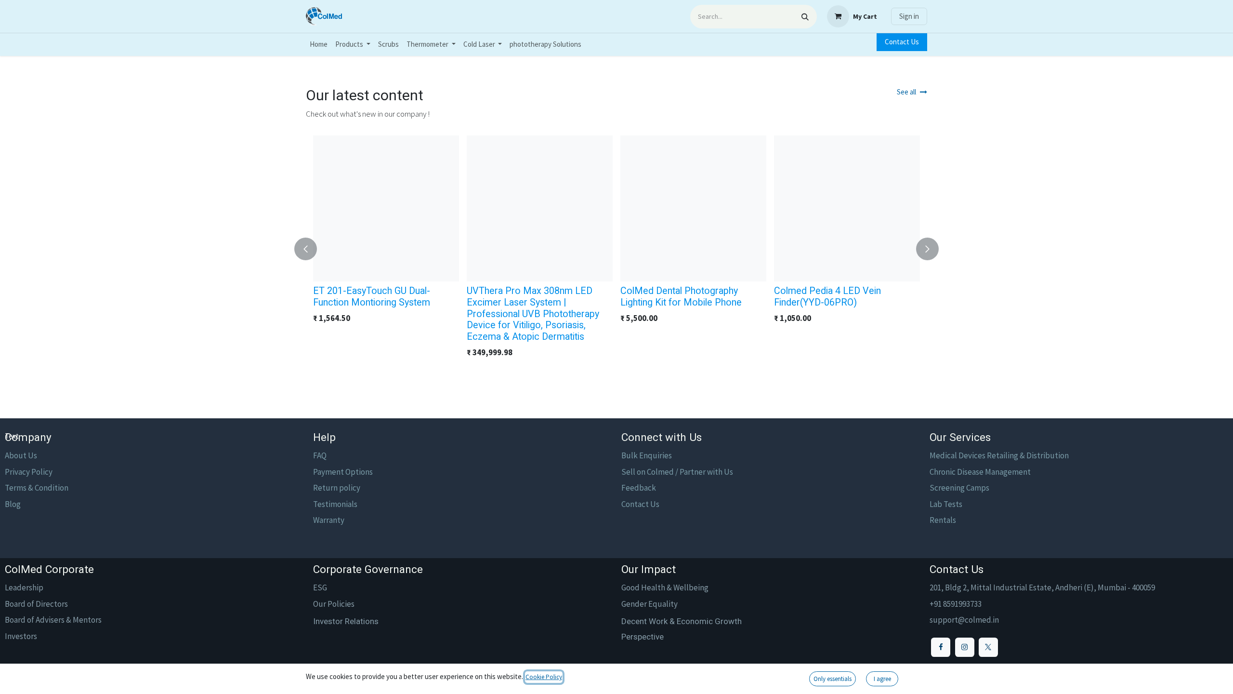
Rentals (943, 520)
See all (906, 91)
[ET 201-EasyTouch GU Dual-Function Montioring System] (386, 208)
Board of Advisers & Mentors (53, 619)
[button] (311, 249)
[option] (616, 249)
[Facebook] (940, 647)
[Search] (805, 16)
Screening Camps (959, 487)
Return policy (336, 487)
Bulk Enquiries (646, 455)
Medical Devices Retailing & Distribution (999, 455)
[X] (988, 647)
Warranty (328, 520)
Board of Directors (36, 604)
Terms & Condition (36, 487)
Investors (21, 636)
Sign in (909, 16)
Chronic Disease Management (980, 472)
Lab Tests (946, 504)
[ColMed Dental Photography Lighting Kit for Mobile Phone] (693, 208)
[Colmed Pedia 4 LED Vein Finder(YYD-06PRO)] (847, 208)
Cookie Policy (543, 677)
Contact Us (902, 41)
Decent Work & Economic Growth (681, 621)
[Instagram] (964, 647)
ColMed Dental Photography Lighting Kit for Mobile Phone (681, 296)
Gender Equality (649, 604)
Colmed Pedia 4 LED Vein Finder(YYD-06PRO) (827, 296)
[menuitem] (318, 44)
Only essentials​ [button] (832, 679)
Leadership (24, 587)
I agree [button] (882, 679)
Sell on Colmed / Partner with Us (677, 472)
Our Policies (333, 604)
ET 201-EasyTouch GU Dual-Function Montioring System (371, 296)
